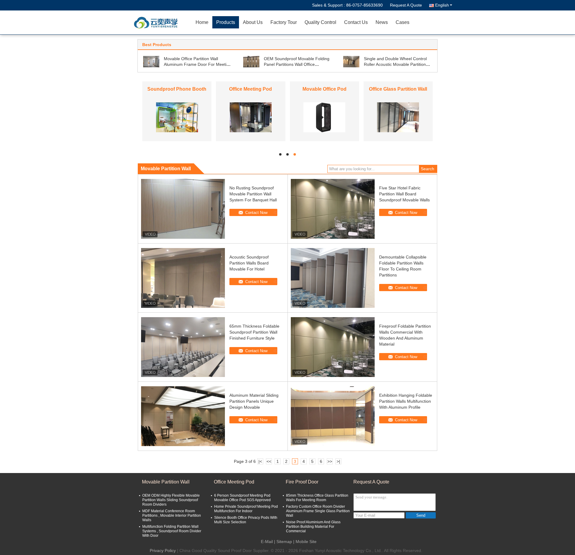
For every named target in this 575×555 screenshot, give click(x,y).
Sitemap (284, 541)
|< (260, 461)
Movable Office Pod (324, 89)
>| (338, 461)
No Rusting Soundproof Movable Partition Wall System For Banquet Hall (253, 193)
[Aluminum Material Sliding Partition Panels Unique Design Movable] (183, 416)
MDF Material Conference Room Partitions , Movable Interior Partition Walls (171, 515)
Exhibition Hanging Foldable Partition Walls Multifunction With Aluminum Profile (405, 401)
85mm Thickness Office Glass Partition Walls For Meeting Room (317, 497)
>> (329, 461)
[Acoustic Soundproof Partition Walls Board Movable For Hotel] (183, 278)
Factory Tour (283, 22)
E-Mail (267, 541)
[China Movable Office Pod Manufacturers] (324, 117)
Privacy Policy (163, 550)
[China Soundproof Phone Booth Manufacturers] (177, 117)
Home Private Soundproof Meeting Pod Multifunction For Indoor (246, 508)
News (382, 22)
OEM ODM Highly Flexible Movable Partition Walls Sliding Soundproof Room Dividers (171, 500)
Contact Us (356, 22)
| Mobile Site (305, 541)
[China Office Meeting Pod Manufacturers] (251, 117)
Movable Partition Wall (166, 481)
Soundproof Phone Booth (176, 89)
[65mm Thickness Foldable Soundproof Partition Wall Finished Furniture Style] (183, 347)
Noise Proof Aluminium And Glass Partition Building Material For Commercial (313, 526)
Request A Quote (406, 5)
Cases (402, 22)
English (442, 5)
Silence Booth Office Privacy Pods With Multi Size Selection (245, 520)
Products (225, 22)
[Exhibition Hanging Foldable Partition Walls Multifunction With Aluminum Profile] (333, 416)
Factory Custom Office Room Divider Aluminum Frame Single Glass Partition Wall (318, 511)
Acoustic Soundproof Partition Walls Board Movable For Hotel (249, 263)
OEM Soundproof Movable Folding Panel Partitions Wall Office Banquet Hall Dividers (296, 64)
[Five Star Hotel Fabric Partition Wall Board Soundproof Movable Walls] (333, 209)
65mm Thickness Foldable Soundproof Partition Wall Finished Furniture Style (254, 332)
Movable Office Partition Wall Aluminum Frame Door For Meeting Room (197, 64)
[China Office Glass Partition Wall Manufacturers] (398, 117)
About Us (253, 22)
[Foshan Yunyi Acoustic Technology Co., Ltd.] (157, 22)
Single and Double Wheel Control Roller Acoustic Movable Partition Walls (395, 64)
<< (269, 461)
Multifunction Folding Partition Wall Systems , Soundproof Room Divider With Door (171, 531)
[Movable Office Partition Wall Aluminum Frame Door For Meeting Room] (151, 61)
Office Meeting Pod (250, 89)
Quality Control (320, 22)
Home (202, 22)
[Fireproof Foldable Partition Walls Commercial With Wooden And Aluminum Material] (333, 347)
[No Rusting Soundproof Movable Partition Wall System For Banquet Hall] (183, 209)
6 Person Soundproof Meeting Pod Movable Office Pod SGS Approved (242, 497)
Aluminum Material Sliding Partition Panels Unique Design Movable (254, 401)
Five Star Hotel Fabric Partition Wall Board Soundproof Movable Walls (404, 193)
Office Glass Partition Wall (398, 89)
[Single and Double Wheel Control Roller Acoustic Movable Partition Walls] (351, 61)
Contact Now (256, 212)
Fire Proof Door (302, 481)
